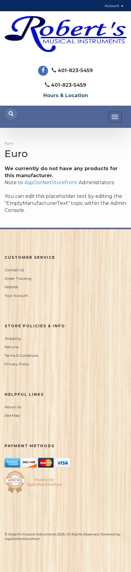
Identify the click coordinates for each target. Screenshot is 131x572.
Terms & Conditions (21, 355)
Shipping (13, 338)
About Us (13, 407)
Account (112, 5)
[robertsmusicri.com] (65, 34)
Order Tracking (18, 278)
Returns (12, 347)
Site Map (12, 415)
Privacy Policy (17, 364)
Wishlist (11, 287)
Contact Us (14, 270)
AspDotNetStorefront (50, 182)
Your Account (16, 295)
